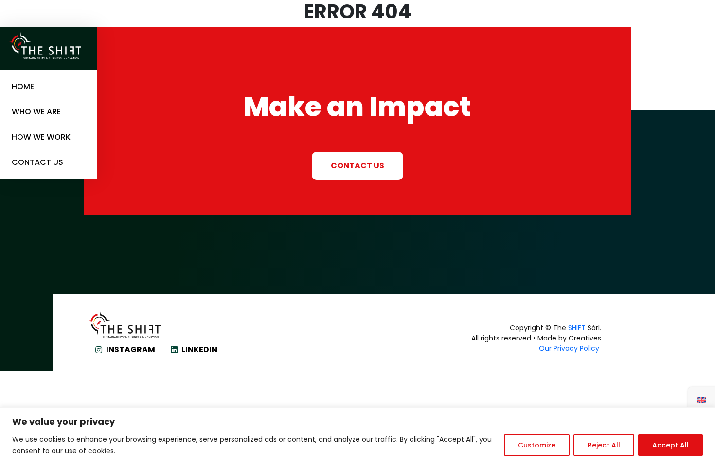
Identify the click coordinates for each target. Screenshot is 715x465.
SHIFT (577, 328)
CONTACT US (37, 162)
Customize (536, 445)
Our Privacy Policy (570, 348)
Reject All (604, 445)
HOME (23, 86)
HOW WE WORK (41, 137)
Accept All (670, 445)
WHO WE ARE (36, 112)
